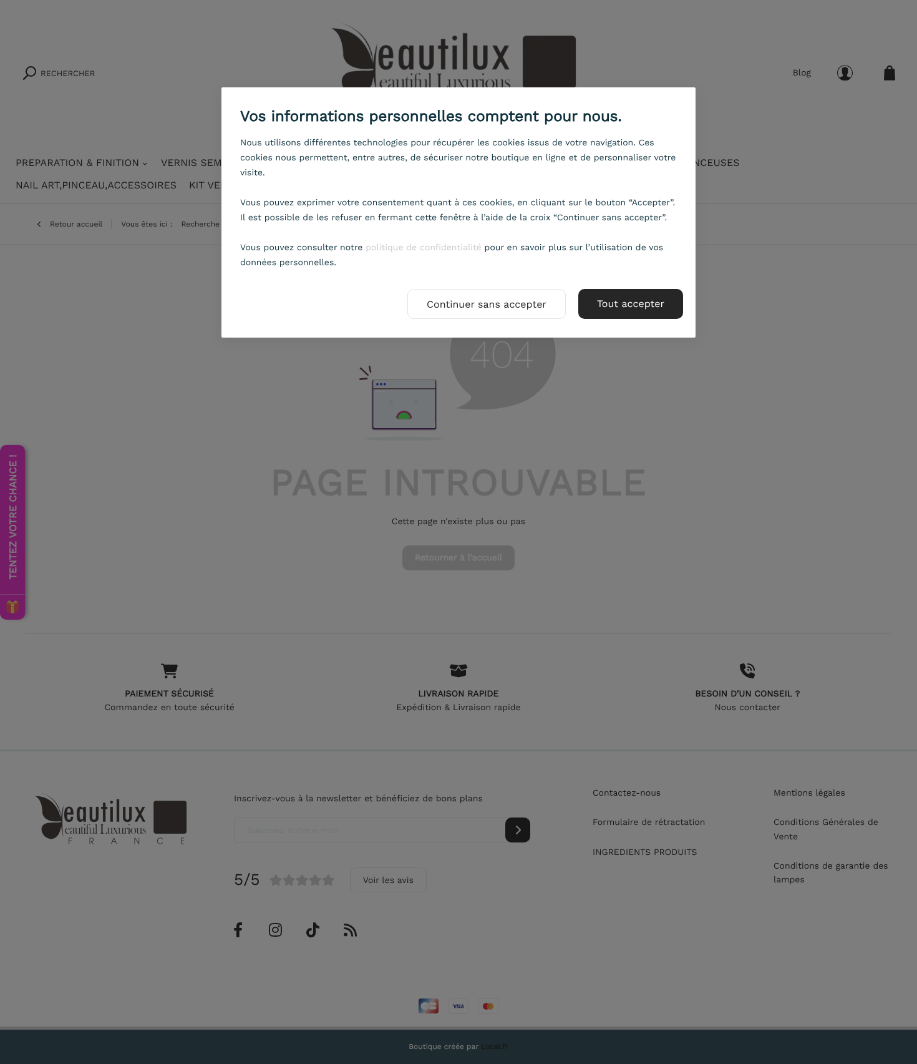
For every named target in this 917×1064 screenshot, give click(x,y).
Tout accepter (630, 304)
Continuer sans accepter (486, 304)
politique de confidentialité (424, 248)
